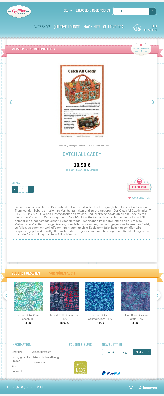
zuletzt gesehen (26, 273)
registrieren (101, 10)
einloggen (82, 10)
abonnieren (142, 352)
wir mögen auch (62, 273)
